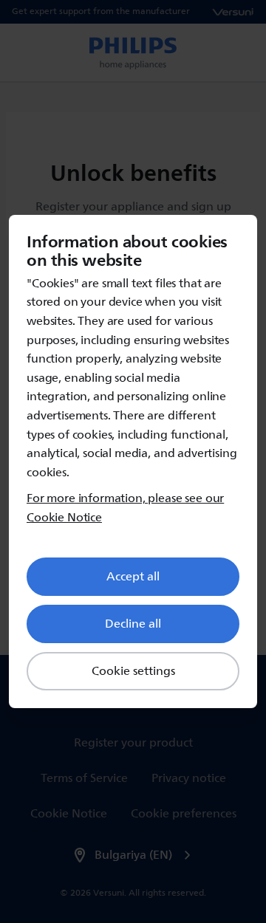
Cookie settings (133, 671)
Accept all (133, 576)
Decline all (133, 624)
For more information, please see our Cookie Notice (125, 508)
